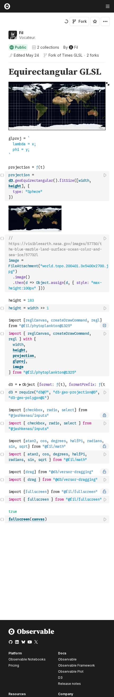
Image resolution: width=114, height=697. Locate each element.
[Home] (31, 634)
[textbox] (57, 186)
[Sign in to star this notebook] (94, 21)
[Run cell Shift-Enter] (105, 175)
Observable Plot (71, 671)
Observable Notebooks (27, 659)
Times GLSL (72, 55)
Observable (67, 659)
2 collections (48, 47)
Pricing (13, 665)
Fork (82, 21)
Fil (21, 32)
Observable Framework (76, 665)
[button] (2, 65)
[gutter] (2, 72)
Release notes (69, 684)
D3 (60, 678)
